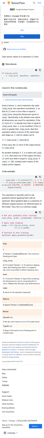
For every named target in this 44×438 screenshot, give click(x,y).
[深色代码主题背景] (36, 70)
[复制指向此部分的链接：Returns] (11, 299)
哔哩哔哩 (5, 385)
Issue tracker (7, 396)
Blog (3, 374)
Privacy (12, 421)
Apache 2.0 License (9, 350)
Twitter (5, 381)
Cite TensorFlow (8, 412)
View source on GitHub (16, 49)
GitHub (4, 378)
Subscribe (36, 426)
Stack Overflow (8, 404)
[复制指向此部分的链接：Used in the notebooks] (29, 88)
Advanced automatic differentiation (19, 100)
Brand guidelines (8, 408)
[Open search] (34, 2)
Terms (4, 421)
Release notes (7, 400)
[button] (22, 64)
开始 (22, 36)
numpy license (14, 357)
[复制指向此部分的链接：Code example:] (17, 171)
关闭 (22, 30)
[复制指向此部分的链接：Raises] (10, 311)
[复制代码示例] (40, 70)
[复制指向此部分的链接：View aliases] (19, 64)
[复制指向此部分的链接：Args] (9, 243)
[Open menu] (3, 3)
